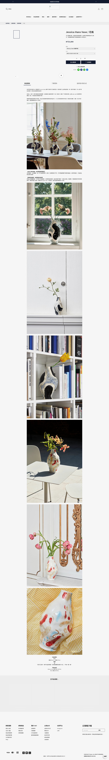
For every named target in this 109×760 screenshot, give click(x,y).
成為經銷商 (47, 737)
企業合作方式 (47, 728)
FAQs (7, 739)
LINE (58, 730)
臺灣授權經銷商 (34, 735)
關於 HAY (34, 726)
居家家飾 (13, 23)
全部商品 (8, 23)
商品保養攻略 (9, 735)
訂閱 (99, 730)
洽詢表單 (46, 739)
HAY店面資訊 (34, 733)
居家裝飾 (19, 23)
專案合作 (46, 730)
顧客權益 (21, 726)
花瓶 (24, 23)
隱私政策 (20, 730)
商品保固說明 (9, 733)
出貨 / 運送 (8, 730)
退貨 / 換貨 (8, 728)
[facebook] (81, 70)
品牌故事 (33, 728)
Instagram (59, 728)
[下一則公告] (96, 1)
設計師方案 (47, 735)
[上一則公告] (13, 1)
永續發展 (33, 730)
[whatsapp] (84, 70)
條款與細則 (21, 733)
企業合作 (47, 726)
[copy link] (87, 70)
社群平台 (60, 726)
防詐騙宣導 (21, 728)
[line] (78, 70)
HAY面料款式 (9, 737)
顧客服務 (8, 726)
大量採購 (46, 733)
